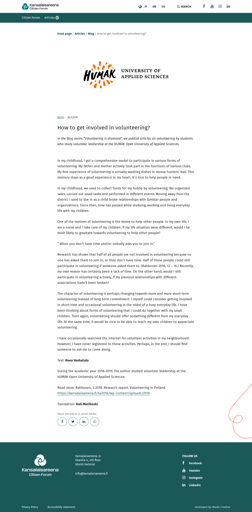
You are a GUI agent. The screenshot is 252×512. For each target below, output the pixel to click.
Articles (49, 17)
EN (154, 6)
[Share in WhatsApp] (94, 421)
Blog (91, 33)
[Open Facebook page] (204, 6)
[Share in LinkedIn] (84, 421)
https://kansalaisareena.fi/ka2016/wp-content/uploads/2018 (103, 393)
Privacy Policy (30, 507)
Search (185, 6)
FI (146, 6)
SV (163, 6)
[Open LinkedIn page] (228, 6)
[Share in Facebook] (62, 421)
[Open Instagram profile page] (220, 6)
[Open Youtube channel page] (212, 6)
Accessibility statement (61, 507)
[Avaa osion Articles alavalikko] (57, 18)
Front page (64, 33)
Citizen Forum (31, 17)
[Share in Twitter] (73, 421)
